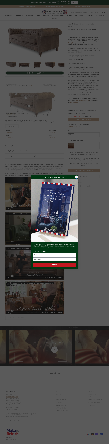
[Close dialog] (76, 177)
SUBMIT (54, 265)
